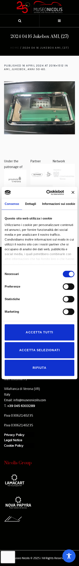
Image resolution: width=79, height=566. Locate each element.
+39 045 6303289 (21, 406)
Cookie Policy (13, 445)
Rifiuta (40, 367)
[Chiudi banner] (73, 192)
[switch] (68, 286)
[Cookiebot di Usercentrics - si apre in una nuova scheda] (48, 192)
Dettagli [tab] (30, 203)
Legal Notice (13, 440)
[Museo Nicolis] (39, 7)
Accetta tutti (39, 332)
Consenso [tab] (12, 203)
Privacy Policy (14, 435)
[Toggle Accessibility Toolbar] (69, 556)
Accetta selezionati (39, 350)
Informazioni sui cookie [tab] (58, 203)
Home (14, 47)
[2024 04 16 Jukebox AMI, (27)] (39, 108)
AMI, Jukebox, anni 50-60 (24, 69)
